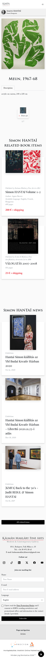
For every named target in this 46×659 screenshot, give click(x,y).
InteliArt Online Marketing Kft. (30, 650)
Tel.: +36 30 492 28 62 (23, 549)
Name (3, 575)
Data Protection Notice (25, 605)
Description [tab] (8, 88)
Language (5, 595)
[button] (23, 113)
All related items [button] (23, 522)
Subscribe (23, 618)
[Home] (7, 4)
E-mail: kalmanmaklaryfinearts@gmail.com (23, 552)
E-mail (4, 585)
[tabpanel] (23, 94)
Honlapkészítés (9, 650)
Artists (23, 634)
